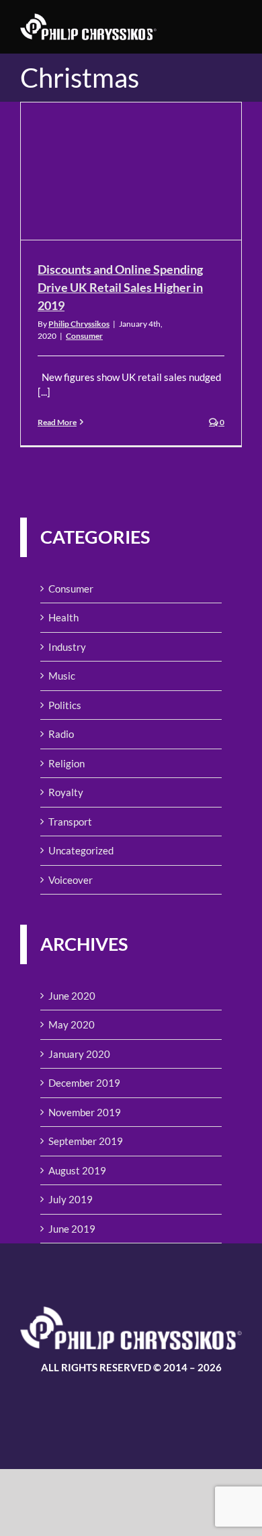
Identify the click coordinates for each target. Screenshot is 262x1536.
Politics (64, 705)
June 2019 (71, 1229)
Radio (61, 734)
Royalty (65, 792)
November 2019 (84, 1112)
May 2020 (71, 1024)
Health (63, 617)
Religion (66, 763)
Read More (57, 422)
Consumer (84, 336)
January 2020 (79, 1054)
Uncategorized (81, 850)
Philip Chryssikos (79, 324)
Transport (70, 822)
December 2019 (84, 1083)
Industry (67, 647)
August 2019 (77, 1170)
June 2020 (71, 996)
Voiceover (70, 880)
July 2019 (70, 1199)
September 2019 (85, 1141)
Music (61, 676)
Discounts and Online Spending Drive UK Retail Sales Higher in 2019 (120, 287)
